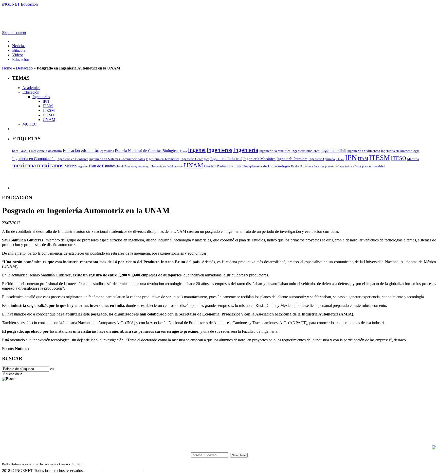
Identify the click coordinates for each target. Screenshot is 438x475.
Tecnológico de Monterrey (167, 166)
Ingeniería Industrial (226, 158)
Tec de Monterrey (127, 166)
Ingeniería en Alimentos (363, 151)
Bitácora (19, 50)
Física (183, 151)
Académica (31, 87)
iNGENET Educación (20, 4)
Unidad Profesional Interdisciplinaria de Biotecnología (247, 166)
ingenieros (219, 150)
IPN (46, 101)
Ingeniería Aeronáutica (274, 151)
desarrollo (55, 151)
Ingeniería (245, 149)
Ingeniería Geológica (194, 159)
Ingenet (197, 150)
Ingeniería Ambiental (305, 151)
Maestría (413, 159)
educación (90, 150)
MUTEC (29, 124)
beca (15, 151)
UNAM (49, 119)
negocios (83, 166)
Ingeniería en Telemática (162, 159)
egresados (107, 151)
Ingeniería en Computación (34, 158)
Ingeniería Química (321, 159)
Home (7, 68)
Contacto (93, 470)
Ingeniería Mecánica (259, 159)
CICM (32, 151)
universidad (377, 166)
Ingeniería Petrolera (292, 159)
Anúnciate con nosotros (122, 470)
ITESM (49, 110)
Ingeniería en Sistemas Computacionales (117, 159)
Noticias (18, 46)
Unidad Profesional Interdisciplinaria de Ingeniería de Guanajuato (329, 166)
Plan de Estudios (102, 166)
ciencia (42, 151)
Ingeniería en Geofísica (72, 159)
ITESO (48, 115)
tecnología (144, 166)
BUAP (24, 151)
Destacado (24, 68)
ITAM (48, 106)
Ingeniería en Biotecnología (400, 151)
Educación (20, 59)
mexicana (24, 165)
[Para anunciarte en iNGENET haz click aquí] (434, 448)
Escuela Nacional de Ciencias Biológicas (147, 151)
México (70, 166)
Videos (17, 55)
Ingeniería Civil (333, 150)
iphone (340, 159)
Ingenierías (41, 97)
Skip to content (14, 32)
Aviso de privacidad (159, 470)
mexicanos (50, 165)
